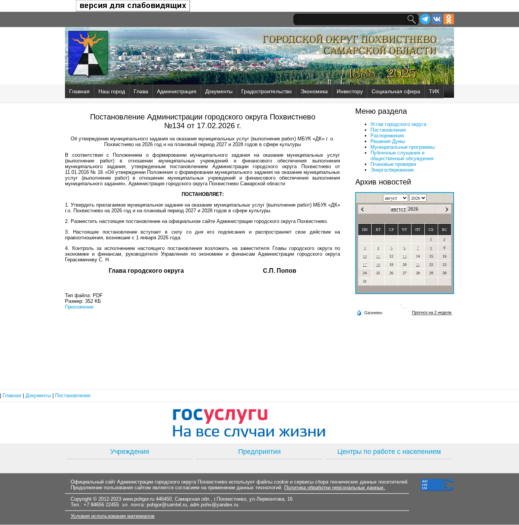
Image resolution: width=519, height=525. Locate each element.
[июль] (362, 209)
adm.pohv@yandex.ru (214, 505)
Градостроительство (266, 91)
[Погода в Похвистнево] (404, 307)
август (398, 209)
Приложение (79, 307)
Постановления (388, 130)
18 (378, 264)
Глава (141, 91)
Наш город (111, 91)
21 (418, 264)
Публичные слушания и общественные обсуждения (402, 155)
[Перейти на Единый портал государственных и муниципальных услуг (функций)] (259, 423)
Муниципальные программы (402, 147)
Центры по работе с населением (389, 451)
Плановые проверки (393, 164)
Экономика (314, 91)
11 (378, 256)
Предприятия (259, 451)
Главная (79, 91)
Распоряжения (387, 135)
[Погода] (369, 312)
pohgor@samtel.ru (167, 505)
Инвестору (350, 91)
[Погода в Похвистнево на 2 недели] (432, 312)
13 (405, 256)
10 (365, 256)
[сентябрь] (447, 209)
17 (365, 264)
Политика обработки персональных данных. (334, 487)
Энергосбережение (392, 170)
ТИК (434, 91)
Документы (219, 91)
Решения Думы (387, 141)
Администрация (176, 91)
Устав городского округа (398, 124)
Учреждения (129, 451)
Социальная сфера (396, 91)
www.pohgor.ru (138, 499)
